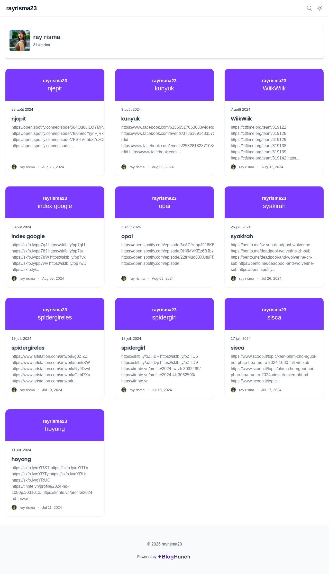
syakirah (242, 236)
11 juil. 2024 (21, 450)
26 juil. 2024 (241, 227)
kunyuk (130, 118)
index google (28, 236)
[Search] (309, 8)
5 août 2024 (21, 227)
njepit (19, 118)
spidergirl (133, 347)
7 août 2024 (240, 109)
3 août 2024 (131, 227)
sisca (237, 347)
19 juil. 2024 (21, 338)
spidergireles (28, 347)
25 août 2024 (22, 109)
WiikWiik (241, 118)
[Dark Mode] (320, 8)
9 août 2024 (131, 109)
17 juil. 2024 (241, 338)
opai (127, 236)
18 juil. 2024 (131, 338)
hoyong (21, 459)
